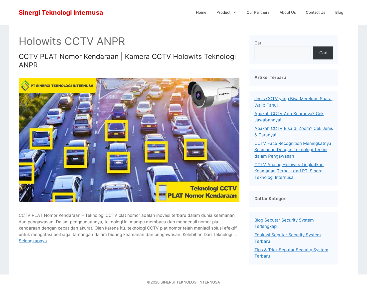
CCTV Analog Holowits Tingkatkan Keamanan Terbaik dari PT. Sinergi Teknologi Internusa (289, 171)
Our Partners (258, 12)
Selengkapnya (33, 240)
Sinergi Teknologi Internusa (61, 12)
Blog (339, 12)
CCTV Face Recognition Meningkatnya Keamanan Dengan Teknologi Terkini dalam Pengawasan (292, 150)
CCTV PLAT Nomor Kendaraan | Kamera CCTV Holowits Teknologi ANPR (127, 60)
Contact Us (315, 12)
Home (201, 12)
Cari (258, 42)
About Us (288, 12)
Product (223, 12)
